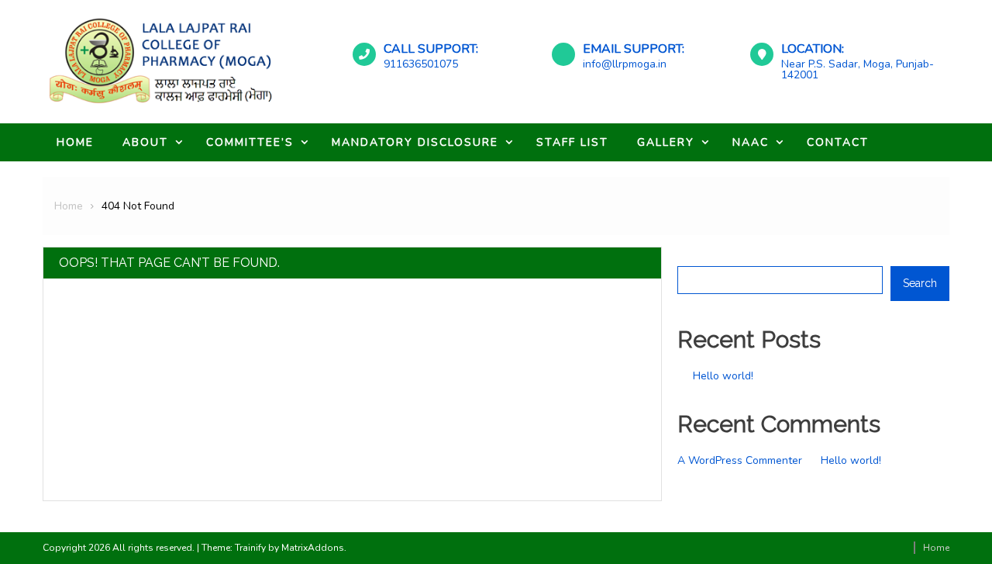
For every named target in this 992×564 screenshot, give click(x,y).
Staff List (572, 142)
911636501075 (421, 64)
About (145, 142)
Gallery (665, 142)
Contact (838, 142)
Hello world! (723, 376)
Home (75, 142)
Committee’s (250, 142)
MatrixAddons (312, 548)
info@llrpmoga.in (624, 64)
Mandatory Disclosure (415, 142)
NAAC (750, 142)
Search (694, 256)
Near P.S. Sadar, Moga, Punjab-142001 (857, 69)
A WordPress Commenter (739, 460)
